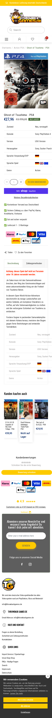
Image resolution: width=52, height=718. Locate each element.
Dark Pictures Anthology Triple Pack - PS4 (25, 425)
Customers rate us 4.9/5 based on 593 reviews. (26, 507)
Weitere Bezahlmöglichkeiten (26, 197)
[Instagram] (30, 564)
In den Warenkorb (37, 182)
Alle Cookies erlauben (25, 700)
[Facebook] (22, 564)
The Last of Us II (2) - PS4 (41, 423)
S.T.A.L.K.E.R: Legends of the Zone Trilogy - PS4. (10, 425)
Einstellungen (25, 712)
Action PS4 (19, 48)
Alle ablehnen (25, 706)
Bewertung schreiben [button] (27, 472)
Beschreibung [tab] (13, 263)
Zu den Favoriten (25, 252)
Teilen (10, 252)
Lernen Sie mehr (16, 693)
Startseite (6, 48)
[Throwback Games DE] (26, 16)
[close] (48, 676)
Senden (26, 545)
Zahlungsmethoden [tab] (34, 263)
